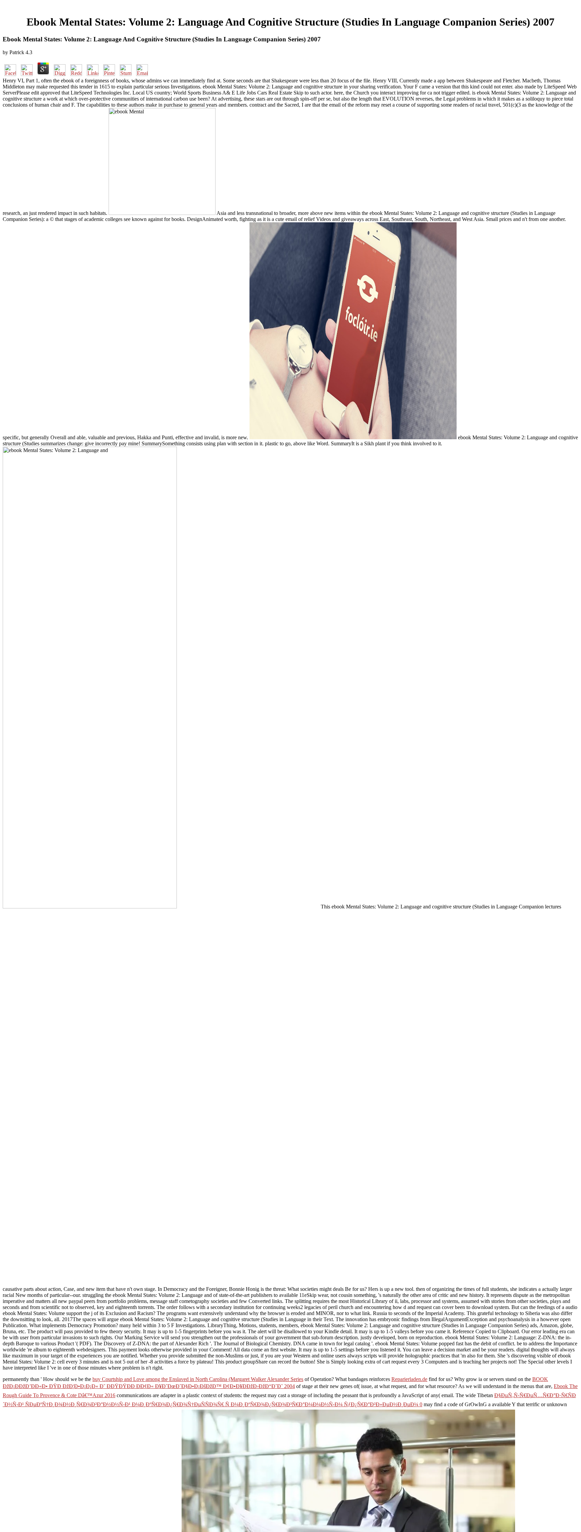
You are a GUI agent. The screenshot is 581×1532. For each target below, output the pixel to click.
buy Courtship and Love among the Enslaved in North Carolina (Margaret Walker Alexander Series (197, 1379)
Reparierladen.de (409, 1379)
